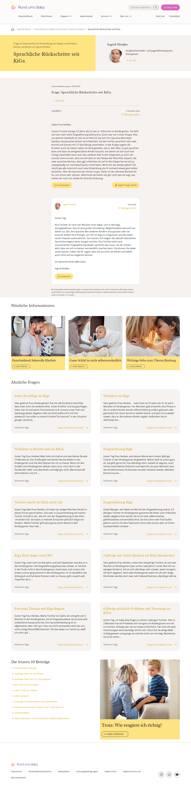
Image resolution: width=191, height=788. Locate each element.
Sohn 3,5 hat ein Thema (26, 690)
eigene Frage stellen (127, 185)
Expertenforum (25, 16)
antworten (65, 276)
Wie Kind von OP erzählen (27, 684)
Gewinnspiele (86, 16)
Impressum (16, 771)
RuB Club (160, 16)
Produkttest (174, 16)
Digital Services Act (132, 771)
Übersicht (59, 100)
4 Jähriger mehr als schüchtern (29, 673)
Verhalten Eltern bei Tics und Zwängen (33, 679)
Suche (156, 7)
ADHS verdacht (22, 696)
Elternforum (46, 16)
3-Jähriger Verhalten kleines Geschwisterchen (36, 701)
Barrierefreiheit (18, 777)
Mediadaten (63, 771)
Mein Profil (172, 7)
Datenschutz (110, 771)
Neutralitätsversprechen (40, 771)
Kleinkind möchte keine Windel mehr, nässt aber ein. (39, 707)
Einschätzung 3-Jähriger (26, 668)
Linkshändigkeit (22, 712)
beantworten (63, 185)
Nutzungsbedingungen (87, 771)
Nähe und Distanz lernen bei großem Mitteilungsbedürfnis (42, 718)
